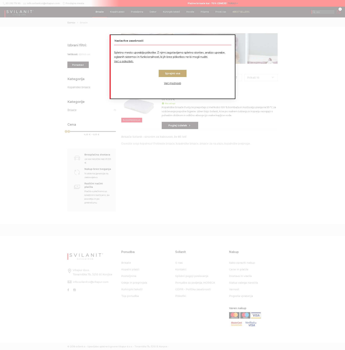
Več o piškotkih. (124, 61)
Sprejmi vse (172, 73)
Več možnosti (172, 83)
